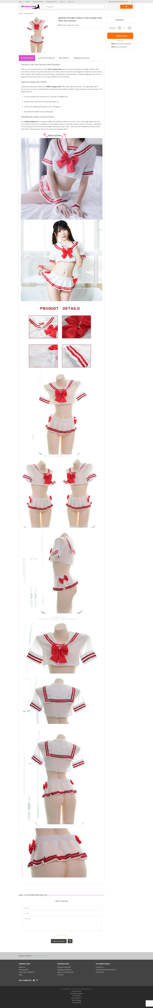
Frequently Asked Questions (106, 970)
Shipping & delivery (64, 970)
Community (100, 972)
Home (20, 1)
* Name (26, 908)
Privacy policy (24, 970)
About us (62, 1)
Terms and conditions (26, 972)
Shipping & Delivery (51, 1)
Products (27, 1)
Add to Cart (121, 36)
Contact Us (70, 1)
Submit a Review (59, 941)
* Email (26, 913)
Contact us (99, 967)
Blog (20, 975)
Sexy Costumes (28, 13)
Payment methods (38, 1)
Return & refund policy (65, 972)
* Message (27, 919)
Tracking (60, 975)
